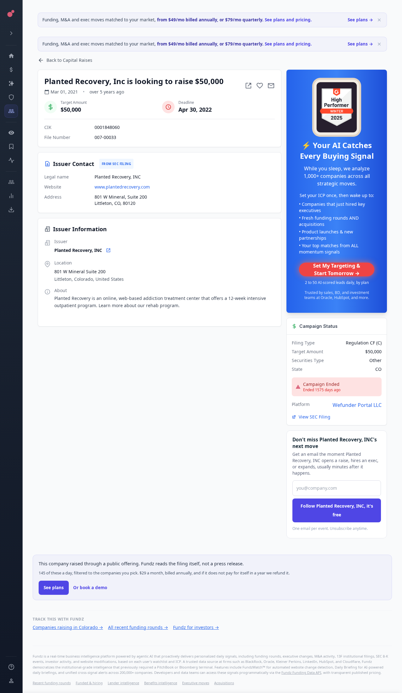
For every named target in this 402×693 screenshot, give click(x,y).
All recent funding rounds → (138, 627)
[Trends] (11, 195)
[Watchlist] (11, 132)
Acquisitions (224, 682)
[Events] (11, 69)
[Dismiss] (379, 20)
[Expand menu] (11, 33)
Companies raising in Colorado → (68, 627)
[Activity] (11, 160)
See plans (54, 587)
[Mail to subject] (271, 85)
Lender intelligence (123, 682)
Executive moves (195, 682)
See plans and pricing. (288, 20)
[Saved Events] (11, 146)
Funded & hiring (89, 682)
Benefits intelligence (160, 682)
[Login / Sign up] (11, 680)
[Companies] (11, 83)
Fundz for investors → (196, 627)
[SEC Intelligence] (11, 97)
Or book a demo (90, 587)
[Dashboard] (11, 55)
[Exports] (11, 209)
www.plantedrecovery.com (122, 187)
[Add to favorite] (259, 85)
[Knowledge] (11, 667)
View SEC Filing (314, 417)
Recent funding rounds (52, 682)
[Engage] (11, 182)
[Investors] (11, 111)
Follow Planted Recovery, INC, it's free (337, 510)
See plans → (360, 20)
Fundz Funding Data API (301, 672)
